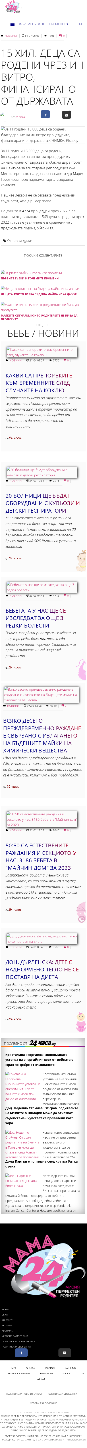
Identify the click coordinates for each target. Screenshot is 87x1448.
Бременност (60, 24)
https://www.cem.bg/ (74, 1439)
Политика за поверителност (19, 1341)
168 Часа (50, 1368)
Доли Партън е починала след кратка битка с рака (41, 1163)
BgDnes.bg (46, 1373)
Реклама (7, 1325)
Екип (5, 1314)
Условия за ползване (15, 1336)
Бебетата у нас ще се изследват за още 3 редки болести (36, 618)
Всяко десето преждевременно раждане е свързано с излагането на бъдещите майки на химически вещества (42, 735)
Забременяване (31, 24)
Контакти (7, 1320)
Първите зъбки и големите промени (30, 278)
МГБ (13, 1368)
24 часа (20, 117)
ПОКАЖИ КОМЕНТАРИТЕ (43, 255)
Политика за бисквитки (16, 1346)
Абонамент (8, 1330)
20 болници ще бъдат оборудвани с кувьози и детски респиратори (43, 503)
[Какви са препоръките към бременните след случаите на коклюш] (42, 355)
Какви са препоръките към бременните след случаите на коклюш (39, 383)
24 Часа (30, 1368)
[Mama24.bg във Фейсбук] (21, 1352)
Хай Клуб (70, 1368)
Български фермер (19, 1373)
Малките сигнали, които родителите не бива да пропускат (39, 317)
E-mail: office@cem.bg (48, 1439)
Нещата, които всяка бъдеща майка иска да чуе (39, 294)
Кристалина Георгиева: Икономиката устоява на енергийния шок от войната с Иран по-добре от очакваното (39, 1060)
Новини (11, 36)
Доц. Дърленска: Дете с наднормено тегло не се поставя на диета (42, 969)
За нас (6, 1309)
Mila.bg (66, 1373)
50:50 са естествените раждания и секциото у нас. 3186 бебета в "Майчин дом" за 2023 (41, 856)
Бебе (79, 24)
